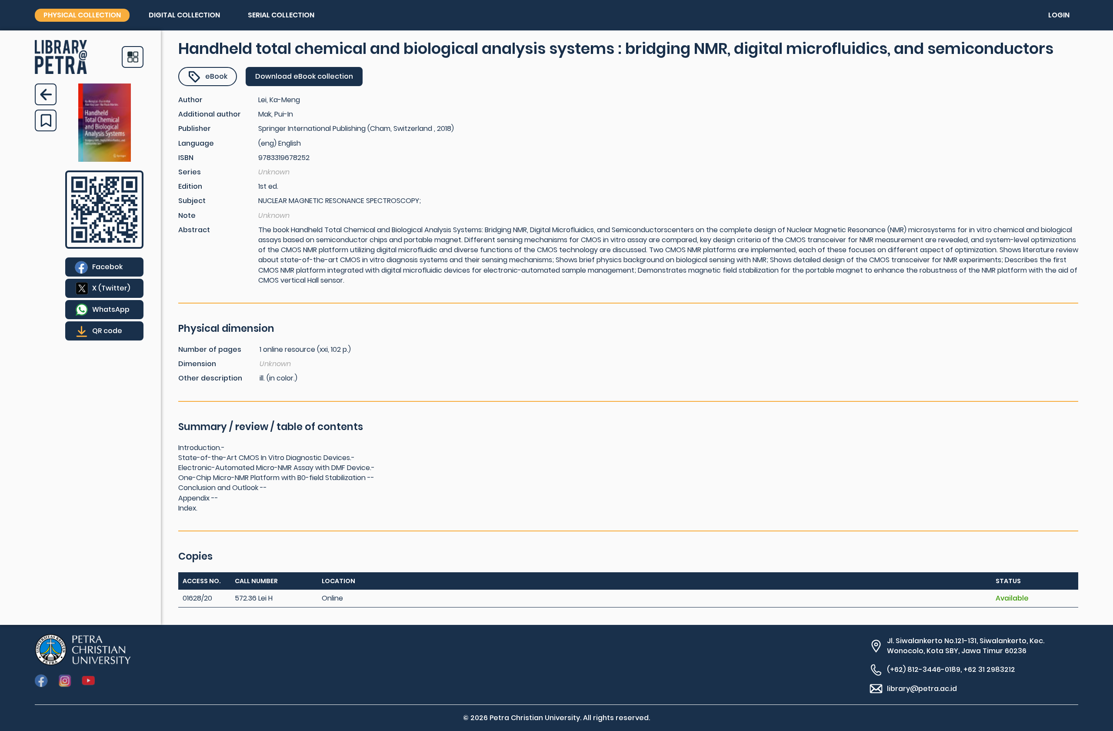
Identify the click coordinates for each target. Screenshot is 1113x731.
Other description (210, 378)
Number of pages (209, 349)
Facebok (107, 267)
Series (189, 172)
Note (187, 215)
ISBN (185, 158)
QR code (107, 331)
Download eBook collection (304, 76)
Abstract (194, 230)
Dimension (197, 364)
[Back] (46, 94)
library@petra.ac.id (922, 689)
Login (1059, 15)
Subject (192, 201)
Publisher (194, 129)
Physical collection (82, 15)
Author (190, 100)
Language (196, 143)
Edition (190, 186)
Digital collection (184, 15)
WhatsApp (111, 309)
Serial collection (281, 15)
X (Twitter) (111, 288)
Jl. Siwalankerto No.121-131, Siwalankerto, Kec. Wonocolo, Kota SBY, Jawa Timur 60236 (965, 646)
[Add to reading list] (46, 120)
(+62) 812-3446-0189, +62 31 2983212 (951, 669)
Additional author (209, 114)
